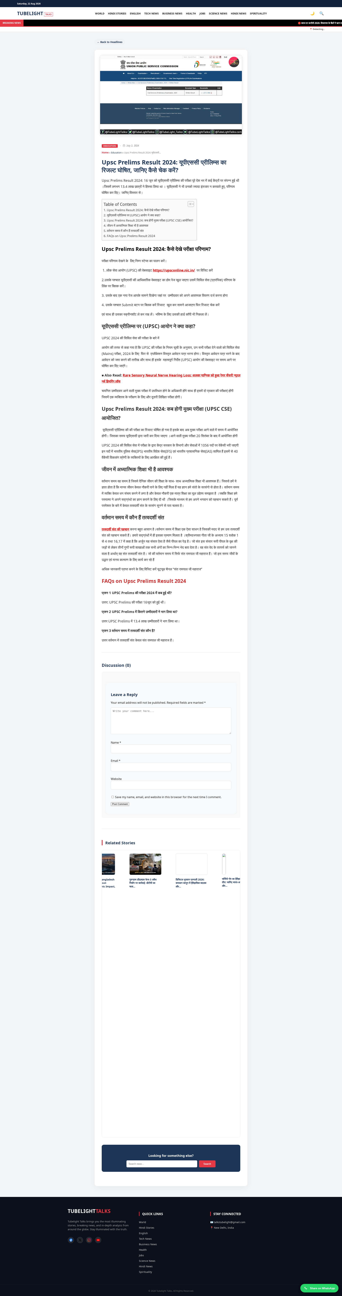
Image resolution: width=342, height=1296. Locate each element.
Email (115, 761)
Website (116, 779)
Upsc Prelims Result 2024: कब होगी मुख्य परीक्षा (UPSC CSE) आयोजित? (150, 220)
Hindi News (238, 13)
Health (191, 13)
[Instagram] (89, 1240)
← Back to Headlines (109, 42)
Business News (172, 13)
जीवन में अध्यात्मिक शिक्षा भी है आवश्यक (127, 225)
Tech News (151, 13)
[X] (80, 1240)
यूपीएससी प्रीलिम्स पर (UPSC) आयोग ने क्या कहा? (133, 215)
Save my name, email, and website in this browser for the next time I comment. (168, 797)
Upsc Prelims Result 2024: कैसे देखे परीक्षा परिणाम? (138, 210)
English (135, 13)
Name (116, 742)
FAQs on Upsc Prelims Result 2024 (131, 236)
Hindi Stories (117, 13)
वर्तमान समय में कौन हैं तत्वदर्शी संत (125, 231)
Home (105, 152)
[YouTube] (98, 1240)
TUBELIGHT (34, 13)
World (99, 13)
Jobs (202, 13)
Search (207, 1164)
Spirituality (258, 13)
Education (109, 146)
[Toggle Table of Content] (189, 204)
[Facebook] (71, 1240)
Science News (218, 13)
